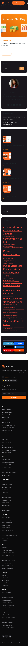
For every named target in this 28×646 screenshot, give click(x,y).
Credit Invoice (5, 490)
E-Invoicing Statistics (7, 597)
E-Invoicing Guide (6, 563)
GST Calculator (6, 459)
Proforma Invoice (11, 285)
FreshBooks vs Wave (7, 620)
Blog (4, 211)
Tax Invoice (5, 482)
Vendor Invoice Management (8, 310)
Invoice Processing (6, 533)
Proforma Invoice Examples (11, 292)
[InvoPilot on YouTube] (10, 636)
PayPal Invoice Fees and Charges (15, 283)
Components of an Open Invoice (9, 246)
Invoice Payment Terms (11, 274)
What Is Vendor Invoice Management (10, 330)
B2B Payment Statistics (8, 605)
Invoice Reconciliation (7, 530)
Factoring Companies (7, 622)
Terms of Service (6, 583)
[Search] (21, 69)
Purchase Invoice (6, 497)
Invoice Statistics (6, 592)
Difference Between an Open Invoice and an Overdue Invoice (13, 248)
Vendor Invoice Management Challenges (10, 312)
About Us (4, 575)
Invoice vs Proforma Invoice (8, 278)
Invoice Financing (6, 517)
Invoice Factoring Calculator (9, 472)
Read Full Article (7, 54)
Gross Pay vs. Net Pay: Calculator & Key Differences (13, 44)
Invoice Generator (6, 409)
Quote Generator (6, 415)
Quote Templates (6, 445)
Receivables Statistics (7, 602)
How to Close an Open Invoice (8, 260)
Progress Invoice (6, 505)
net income (8, 280)
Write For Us (5, 577)
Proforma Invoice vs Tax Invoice (9, 307)
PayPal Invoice (6, 283)
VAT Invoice (5, 492)
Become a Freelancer (7, 568)
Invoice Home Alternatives (8, 617)
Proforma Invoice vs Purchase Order (10, 304)
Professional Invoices (7, 565)
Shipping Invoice (6, 510)
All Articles (4, 547)
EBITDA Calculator (6, 470)
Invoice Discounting (7, 522)
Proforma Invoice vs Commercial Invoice (12, 300)
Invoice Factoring (6, 520)
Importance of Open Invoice (8, 263)
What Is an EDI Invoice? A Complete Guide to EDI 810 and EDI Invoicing (14, 195)
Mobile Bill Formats (6, 452)
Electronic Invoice (11, 254)
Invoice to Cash (6, 527)
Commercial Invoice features (12, 240)
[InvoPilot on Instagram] (6, 636)
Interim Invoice (6, 502)
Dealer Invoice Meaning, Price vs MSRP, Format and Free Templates (12, 162)
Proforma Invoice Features (8, 296)
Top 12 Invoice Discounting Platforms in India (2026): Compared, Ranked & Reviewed (13, 146)
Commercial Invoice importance (9, 244)
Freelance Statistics (7, 600)
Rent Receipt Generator (8, 427)
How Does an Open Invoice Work (9, 258)
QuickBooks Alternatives (8, 615)
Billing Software (6, 475)
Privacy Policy (5, 580)
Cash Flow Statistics (7, 608)
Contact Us (5, 585)
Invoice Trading (6, 525)
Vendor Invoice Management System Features (11, 318)
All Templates (5, 440)
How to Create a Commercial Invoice (10, 261)
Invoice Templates (6, 442)
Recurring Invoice (6, 500)
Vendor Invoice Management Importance (10, 315)
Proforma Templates (7, 447)
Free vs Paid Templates (8, 628)
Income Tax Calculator (8, 462)
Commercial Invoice (12, 227)
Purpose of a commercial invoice (9, 309)
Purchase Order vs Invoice (8, 560)
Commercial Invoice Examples (8, 236)
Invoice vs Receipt (6, 558)
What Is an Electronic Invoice (13, 323)
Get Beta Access (18, 3)
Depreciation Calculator (8, 467)
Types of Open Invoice (20, 309)
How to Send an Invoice (8, 552)
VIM (21, 318)
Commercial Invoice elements (12, 232)
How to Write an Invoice (8, 550)
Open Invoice (16, 281)
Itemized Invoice (6, 508)
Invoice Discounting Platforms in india (12, 267)
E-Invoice (7, 251)
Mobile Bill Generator (7, 430)
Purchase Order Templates (9, 450)
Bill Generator (5, 417)
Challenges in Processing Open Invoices (10, 224)
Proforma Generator (7, 412)
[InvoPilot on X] (3, 636)
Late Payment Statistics (8, 595)
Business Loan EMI (6, 465)
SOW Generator (6, 422)
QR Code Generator (7, 433)
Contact (22, 640)
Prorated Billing (5, 538)
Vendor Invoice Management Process (10, 317)
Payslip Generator (6, 420)
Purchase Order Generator (9, 425)
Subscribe (14, 397)
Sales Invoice (5, 495)
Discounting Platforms (7, 625)
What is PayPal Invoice (7, 328)
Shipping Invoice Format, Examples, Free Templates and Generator (13, 179)
